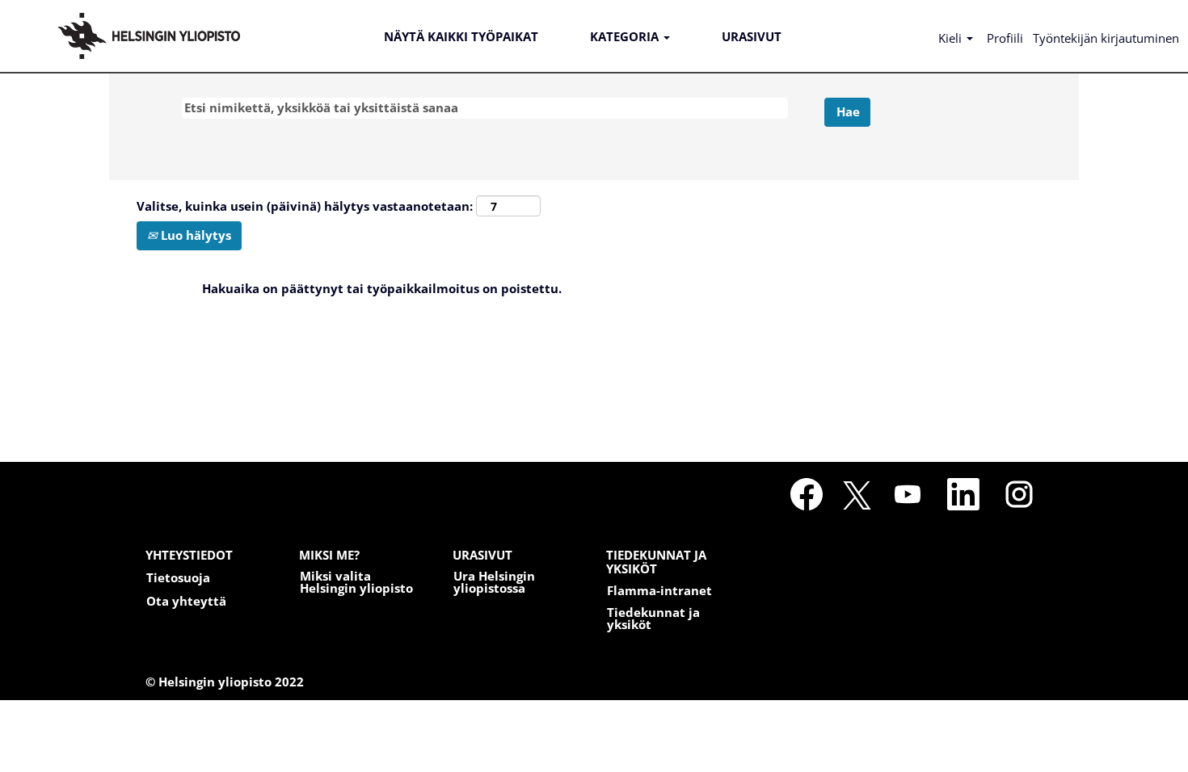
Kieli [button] (951, 38)
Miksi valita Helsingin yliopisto (356, 582)
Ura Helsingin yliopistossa (494, 582)
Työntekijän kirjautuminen (1106, 38)
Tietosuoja (178, 578)
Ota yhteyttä (186, 601)
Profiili (1005, 38)
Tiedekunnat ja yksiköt (653, 618)
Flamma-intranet (659, 591)
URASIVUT (751, 36)
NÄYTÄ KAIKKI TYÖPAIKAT (461, 36)
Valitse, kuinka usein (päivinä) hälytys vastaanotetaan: (305, 206)
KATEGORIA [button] (626, 36)
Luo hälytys (194, 235)
